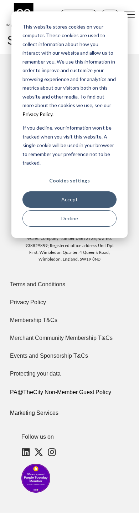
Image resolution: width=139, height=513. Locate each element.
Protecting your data (35, 374)
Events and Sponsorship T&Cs (49, 356)
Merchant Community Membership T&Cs (61, 338)
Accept (69, 199)
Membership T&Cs (33, 320)
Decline (69, 218)
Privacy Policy (37, 114)
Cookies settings (69, 180)
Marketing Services (34, 413)
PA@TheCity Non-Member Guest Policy (60, 392)
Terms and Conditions (37, 284)
